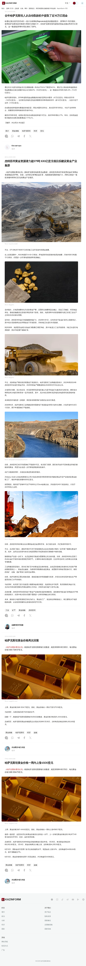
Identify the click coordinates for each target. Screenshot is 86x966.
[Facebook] (24, 136)
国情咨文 (32, 8)
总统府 (17, 8)
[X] (30, 136)
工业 (7, 610)
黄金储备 (15, 131)
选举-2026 (9, 8)
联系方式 (5, 946)
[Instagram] (6, 136)
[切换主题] (76, 3)
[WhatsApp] (12, 136)
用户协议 (48, 912)
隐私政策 (48, 916)
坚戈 (42, 131)
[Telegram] (18, 136)
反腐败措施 (48, 925)
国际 (3, 929)
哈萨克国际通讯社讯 (15, 647)
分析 (3, 920)
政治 (3, 916)
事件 (26, 8)
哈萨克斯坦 (26, 131)
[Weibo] (68, 899)
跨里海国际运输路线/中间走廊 (46, 8)
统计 (7, 131)
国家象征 (48, 920)
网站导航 (5, 942)
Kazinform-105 (62, 8)
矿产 (14, 610)
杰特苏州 (32, 610)
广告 (3, 950)
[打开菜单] (82, 3)
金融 (35, 733)
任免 (21, 8)
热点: (3, 8)
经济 (35, 131)
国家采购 (48, 929)
